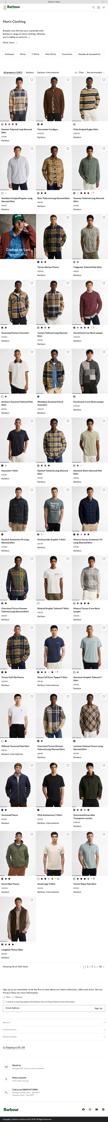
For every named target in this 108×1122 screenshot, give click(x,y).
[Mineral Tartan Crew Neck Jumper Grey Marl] (90, 577)
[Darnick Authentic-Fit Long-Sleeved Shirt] (32, 490)
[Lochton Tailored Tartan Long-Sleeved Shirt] (104, 696)
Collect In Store (54, 2)
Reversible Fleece (10, 884)
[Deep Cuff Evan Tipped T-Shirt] (68, 627)
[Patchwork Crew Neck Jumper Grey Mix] (90, 371)
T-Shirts (35, 54)
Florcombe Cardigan (47, 129)
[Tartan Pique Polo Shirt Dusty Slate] (90, 853)
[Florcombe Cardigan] (68, 80)
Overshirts (67, 54)
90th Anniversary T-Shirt (49, 815)
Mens (8, 997)
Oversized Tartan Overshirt (15, 333)
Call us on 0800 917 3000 (25, 1090)
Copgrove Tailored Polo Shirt (87, 267)
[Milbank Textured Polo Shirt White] (18, 715)
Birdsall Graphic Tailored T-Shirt (53, 609)
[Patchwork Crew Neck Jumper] (104, 352)
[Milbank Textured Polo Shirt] (32, 696)
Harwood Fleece (9, 815)
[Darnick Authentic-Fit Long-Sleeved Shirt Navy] (18, 508)
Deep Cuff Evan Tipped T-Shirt (52, 677)
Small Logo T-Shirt (46, 884)
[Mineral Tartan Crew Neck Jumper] (104, 559)
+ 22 (57, 879)
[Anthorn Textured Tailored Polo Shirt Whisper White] (18, 371)
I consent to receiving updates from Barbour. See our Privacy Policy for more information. (40, 1002)
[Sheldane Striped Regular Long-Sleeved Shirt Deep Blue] (18, 167)
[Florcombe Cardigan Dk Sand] (54, 98)
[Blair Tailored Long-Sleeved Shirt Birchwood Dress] (54, 167)
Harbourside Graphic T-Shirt (51, 540)
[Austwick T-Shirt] (32, 421)
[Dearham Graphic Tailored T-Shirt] (104, 627)
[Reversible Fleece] (32, 834)
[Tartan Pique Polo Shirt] (104, 834)
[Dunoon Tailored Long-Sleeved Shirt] (32, 80)
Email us (16, 1065)
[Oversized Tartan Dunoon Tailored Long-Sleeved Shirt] (32, 559)
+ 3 (56, 672)
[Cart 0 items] (98, 7)
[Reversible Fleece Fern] (18, 853)
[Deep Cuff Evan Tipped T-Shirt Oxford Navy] (54, 646)
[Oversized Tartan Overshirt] (32, 283)
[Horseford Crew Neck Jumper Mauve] (90, 302)
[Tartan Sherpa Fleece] (68, 217)
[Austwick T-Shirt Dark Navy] (18, 439)
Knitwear (9, 54)
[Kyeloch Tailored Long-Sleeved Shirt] (68, 421)
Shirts (23, 54)
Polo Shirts (50, 54)
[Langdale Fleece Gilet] (32, 900)
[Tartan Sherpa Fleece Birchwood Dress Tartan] (54, 236)
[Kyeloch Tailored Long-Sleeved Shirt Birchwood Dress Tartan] (54, 439)
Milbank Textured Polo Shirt (15, 746)
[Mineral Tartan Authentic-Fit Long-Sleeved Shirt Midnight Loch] (90, 508)
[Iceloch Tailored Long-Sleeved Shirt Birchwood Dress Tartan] (54, 302)
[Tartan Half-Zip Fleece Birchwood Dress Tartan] (18, 646)
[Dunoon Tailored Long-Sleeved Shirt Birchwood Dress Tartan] (18, 98)
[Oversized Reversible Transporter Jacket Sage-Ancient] (90, 784)
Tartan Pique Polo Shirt (84, 884)
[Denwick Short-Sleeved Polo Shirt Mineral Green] (90, 439)
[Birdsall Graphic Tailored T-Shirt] (68, 559)
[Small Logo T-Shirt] (68, 834)
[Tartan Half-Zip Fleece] (32, 627)
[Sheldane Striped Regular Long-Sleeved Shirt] (32, 148)
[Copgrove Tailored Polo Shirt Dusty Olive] (90, 236)
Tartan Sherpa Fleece (48, 267)
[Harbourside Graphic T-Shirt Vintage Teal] (54, 508)
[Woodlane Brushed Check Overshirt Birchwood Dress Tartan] (54, 371)
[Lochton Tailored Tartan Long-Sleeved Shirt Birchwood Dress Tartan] (90, 715)
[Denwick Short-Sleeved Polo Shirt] (104, 421)
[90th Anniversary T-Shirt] (68, 765)
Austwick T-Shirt (9, 471)
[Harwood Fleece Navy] (18, 784)
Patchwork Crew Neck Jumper (88, 402)
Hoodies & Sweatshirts (89, 54)
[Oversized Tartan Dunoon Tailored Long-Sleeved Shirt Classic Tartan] (18, 577)
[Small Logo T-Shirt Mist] (54, 853)
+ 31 (93, 879)
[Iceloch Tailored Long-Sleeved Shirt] (68, 283)
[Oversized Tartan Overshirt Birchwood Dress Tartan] (18, 302)
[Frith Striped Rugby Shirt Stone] (90, 98)
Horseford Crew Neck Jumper (88, 333)
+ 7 (92, 193)
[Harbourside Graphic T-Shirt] (68, 490)
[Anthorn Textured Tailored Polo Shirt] (32, 352)
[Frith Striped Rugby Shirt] (104, 80)
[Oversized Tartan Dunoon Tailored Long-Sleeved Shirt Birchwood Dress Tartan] (54, 715)
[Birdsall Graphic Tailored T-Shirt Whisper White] (54, 577)
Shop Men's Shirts (18, 254)
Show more (9, 43)
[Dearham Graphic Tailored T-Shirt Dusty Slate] (90, 646)
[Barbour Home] (11, 7)
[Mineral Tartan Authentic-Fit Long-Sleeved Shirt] (104, 490)
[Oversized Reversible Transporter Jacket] (104, 765)
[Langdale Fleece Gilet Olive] (18, 919)
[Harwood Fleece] (32, 765)
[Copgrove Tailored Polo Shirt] (104, 217)
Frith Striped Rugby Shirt (85, 129)
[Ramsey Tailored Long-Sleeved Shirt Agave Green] (90, 167)
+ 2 (92, 328)
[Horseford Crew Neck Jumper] (104, 283)
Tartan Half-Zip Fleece (12, 677)
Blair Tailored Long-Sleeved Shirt (53, 198)
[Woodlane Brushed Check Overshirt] (68, 352)
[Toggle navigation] (103, 7)
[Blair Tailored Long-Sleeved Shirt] (68, 148)
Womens (18, 997)
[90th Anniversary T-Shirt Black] (54, 784)
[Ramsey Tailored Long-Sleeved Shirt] (104, 148)
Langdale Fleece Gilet (12, 950)
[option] (18, 110)
